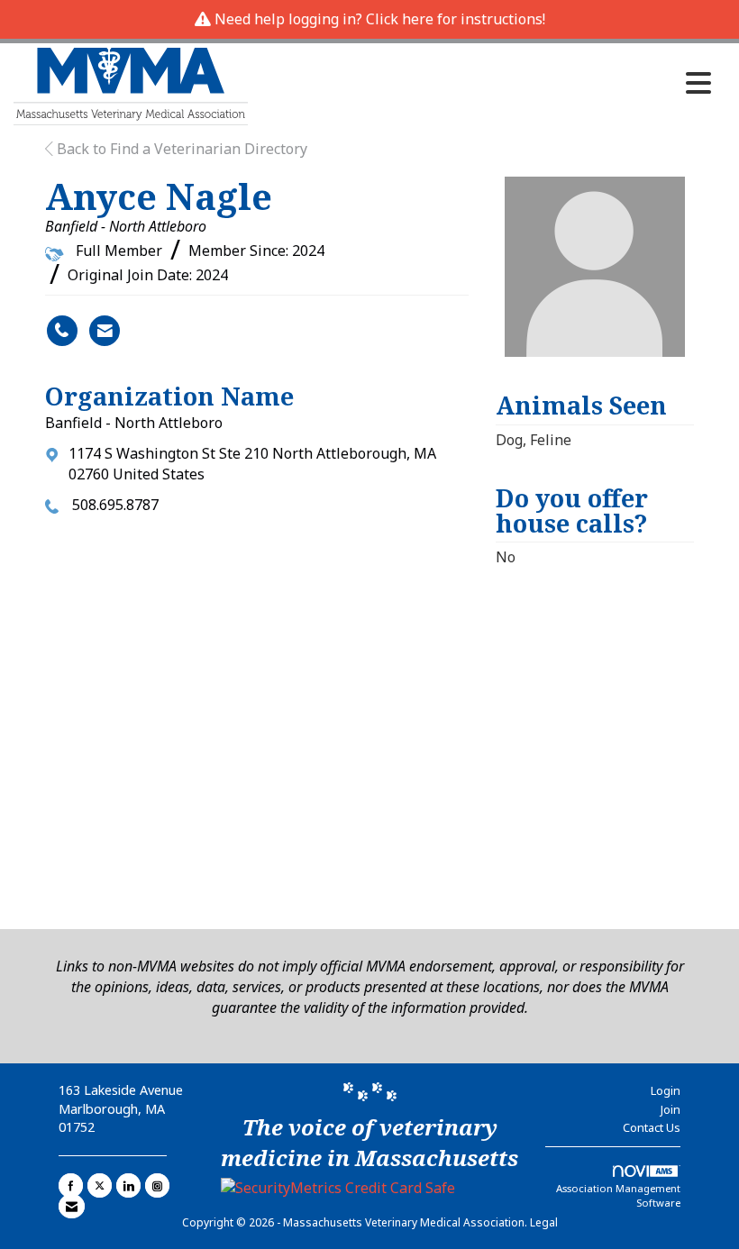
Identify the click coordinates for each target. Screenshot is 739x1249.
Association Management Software (618, 1195)
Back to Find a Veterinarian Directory (180, 149)
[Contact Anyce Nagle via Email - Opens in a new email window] (104, 331)
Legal (544, 1222)
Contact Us (651, 1127)
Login (665, 1090)
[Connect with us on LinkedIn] (128, 1185)
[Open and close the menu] (484, 83)
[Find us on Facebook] (71, 1185)
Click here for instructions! (455, 19)
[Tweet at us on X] (99, 1185)
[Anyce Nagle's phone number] (62, 331)
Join (670, 1109)
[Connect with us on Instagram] (157, 1185)
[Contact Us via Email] (72, 1206)
